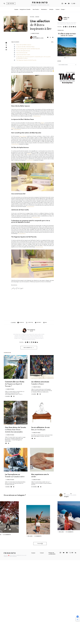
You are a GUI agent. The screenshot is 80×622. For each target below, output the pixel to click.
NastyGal (29, 153)
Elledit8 (42, 122)
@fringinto (66, 496)
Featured (32, 16)
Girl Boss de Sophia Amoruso (23, 50)
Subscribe (11, 3)
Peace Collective (22, 136)
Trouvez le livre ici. (37, 116)
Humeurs (37, 16)
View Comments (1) (28, 347)
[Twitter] (72, 3)
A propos (33, 552)
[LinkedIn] (75, 552)
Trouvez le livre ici (15, 144)
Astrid (35, 36)
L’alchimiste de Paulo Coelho (23, 54)
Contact (42, 552)
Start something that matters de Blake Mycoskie (28, 48)
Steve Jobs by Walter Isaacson (23, 44)
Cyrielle (12, 128)
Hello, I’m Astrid (66, 18)
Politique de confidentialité (51, 553)
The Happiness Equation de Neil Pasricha (26, 60)
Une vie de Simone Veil (21, 52)
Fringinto (40, 2)
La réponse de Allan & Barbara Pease (25, 46)
